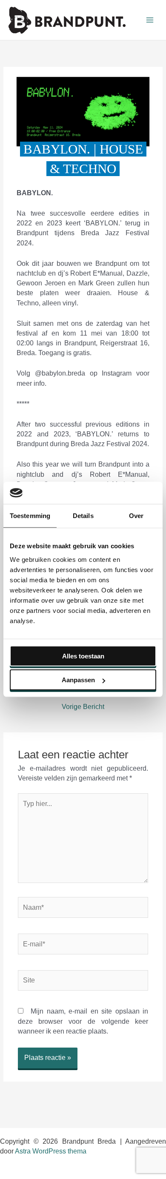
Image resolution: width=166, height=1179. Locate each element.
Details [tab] (83, 515)
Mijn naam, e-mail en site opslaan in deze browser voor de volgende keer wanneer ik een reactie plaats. (83, 1021)
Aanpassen (78, 679)
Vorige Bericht (83, 706)
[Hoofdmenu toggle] (150, 20)
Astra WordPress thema (50, 1151)
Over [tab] (136, 515)
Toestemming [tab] (30, 515)
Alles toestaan (83, 656)
